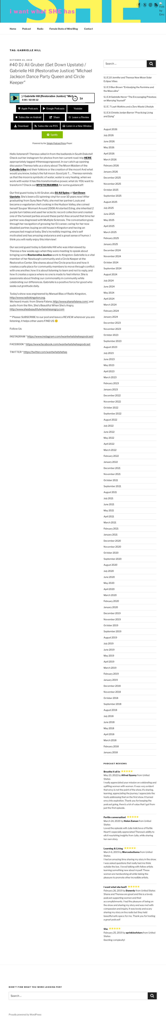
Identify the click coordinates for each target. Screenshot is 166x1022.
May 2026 (109, 147)
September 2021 (112, 486)
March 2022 (110, 450)
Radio (40, 28)
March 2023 (110, 377)
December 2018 (112, 685)
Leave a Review (80, 117)
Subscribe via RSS (48, 126)
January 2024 (111, 316)
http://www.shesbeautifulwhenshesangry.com (37, 309)
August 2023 (110, 347)
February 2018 (111, 746)
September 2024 (112, 268)
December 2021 (112, 468)
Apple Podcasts (29, 108)
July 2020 (109, 571)
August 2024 (110, 274)
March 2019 (110, 667)
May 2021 (109, 510)
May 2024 (109, 292)
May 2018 (109, 728)
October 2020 (111, 552)
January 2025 (111, 244)
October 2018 (111, 698)
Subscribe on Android (30, 117)
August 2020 (110, 564)
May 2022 (109, 437)
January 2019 (111, 679)
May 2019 (109, 655)
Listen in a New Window (79, 126)
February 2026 (111, 165)
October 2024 (111, 262)
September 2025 (112, 195)
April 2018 (109, 734)
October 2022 (111, 407)
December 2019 (112, 613)
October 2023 (111, 334)
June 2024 (109, 286)
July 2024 (109, 280)
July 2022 (108, 425)
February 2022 (111, 456)
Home (13, 28)
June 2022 (109, 431)
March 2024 (110, 304)
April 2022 (109, 443)
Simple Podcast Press (56, 143)
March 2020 (110, 595)
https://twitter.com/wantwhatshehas (45, 352)
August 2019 (110, 637)
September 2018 (112, 704)
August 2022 (110, 419)
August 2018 (110, 710)
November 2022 (112, 401)
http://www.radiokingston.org (27, 297)
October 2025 (111, 189)
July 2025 (109, 207)
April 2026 (109, 153)
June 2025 (109, 213)
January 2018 (111, 752)
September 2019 (112, 631)
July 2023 (109, 353)
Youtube (78, 108)
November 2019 (112, 619)
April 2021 (109, 516)
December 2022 (112, 395)
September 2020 (113, 558)
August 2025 (110, 201)
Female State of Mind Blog (63, 28)
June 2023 (109, 359)
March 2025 (110, 232)
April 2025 (109, 226)
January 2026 (111, 171)
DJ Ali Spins (62, 192)
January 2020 (111, 607)
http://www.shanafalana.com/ (70, 301)
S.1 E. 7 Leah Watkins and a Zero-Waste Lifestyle (129, 106)
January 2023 (111, 389)
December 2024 (112, 250)
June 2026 (109, 141)
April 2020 (109, 589)
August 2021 (110, 492)
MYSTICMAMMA (47, 185)
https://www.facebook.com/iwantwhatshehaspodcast (58, 344)
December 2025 (112, 177)
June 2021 (109, 504)
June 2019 (109, 649)
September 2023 (112, 341)
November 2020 (112, 546)
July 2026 (109, 135)
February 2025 (111, 238)
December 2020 (112, 540)
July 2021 (108, 498)
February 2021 (111, 528)
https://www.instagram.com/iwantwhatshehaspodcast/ (60, 336)
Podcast (26, 28)
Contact (88, 28)
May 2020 (109, 583)
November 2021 (112, 474)
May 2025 (109, 220)
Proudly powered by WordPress (25, 1014)
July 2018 (108, 716)
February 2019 (111, 673)
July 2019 (108, 643)
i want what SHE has (42, 11)
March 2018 (110, 740)
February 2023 (111, 383)
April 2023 (109, 371)
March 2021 (110, 522)
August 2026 (110, 129)
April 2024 (109, 298)
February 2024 (111, 310)
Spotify (54, 134)
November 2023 (112, 329)
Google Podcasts (55, 108)
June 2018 (109, 722)
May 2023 (109, 365)
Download (23, 126)
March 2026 (110, 159)
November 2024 (112, 256)
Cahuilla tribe (18, 169)
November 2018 (112, 691)
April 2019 (109, 661)
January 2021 (111, 534)
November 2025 (112, 183)
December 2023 (112, 322)
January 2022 (111, 462)
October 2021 (111, 480)
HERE (88, 157)
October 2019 (111, 625)
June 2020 (109, 577)
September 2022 (112, 413)
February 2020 (111, 601)
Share (56, 117)
